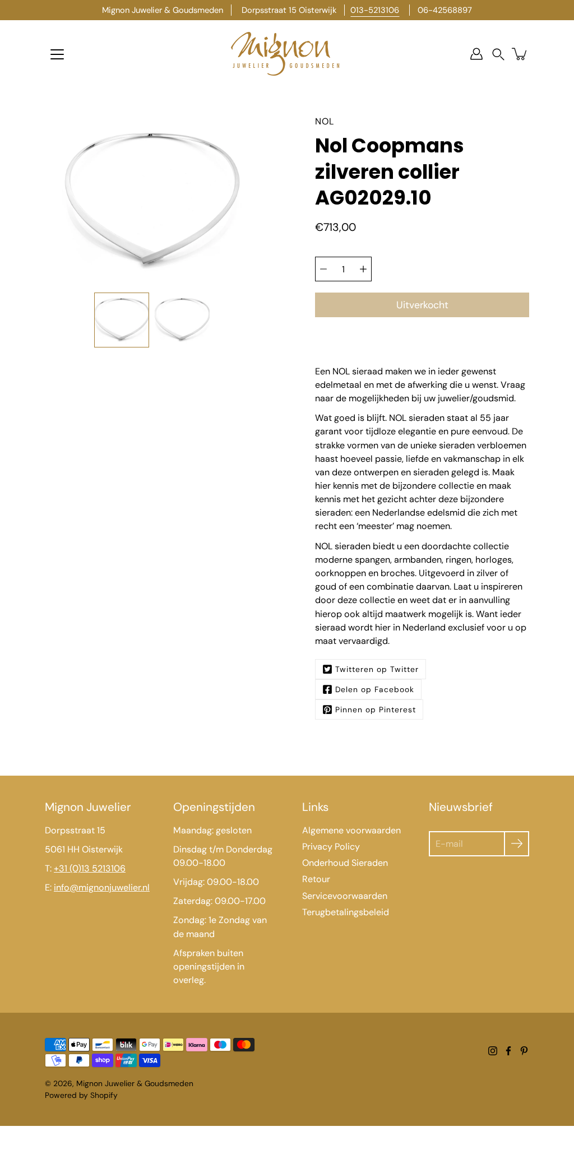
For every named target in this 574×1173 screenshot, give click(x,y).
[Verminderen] (323, 269)
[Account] (476, 54)
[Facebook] (508, 1050)
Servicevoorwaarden (344, 896)
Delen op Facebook (374, 689)
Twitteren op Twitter (377, 669)
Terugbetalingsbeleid (345, 912)
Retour (316, 879)
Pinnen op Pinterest (375, 709)
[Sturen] (516, 843)
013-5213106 (374, 10)
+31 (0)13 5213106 (90, 868)
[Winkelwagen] (520, 54)
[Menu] (57, 54)
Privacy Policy (331, 846)
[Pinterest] (524, 1050)
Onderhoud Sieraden (345, 863)
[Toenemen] (363, 269)
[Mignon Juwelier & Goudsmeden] (287, 54)
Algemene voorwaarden (351, 830)
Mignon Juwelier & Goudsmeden (134, 1083)
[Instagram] (493, 1050)
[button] (498, 54)
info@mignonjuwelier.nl (102, 887)
